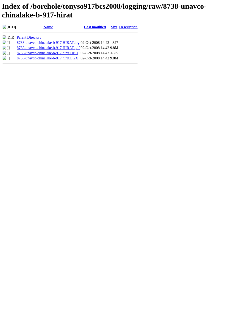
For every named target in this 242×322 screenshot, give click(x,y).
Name (48, 27)
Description (128, 27)
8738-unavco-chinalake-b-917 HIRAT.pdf (48, 48)
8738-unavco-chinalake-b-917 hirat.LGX (47, 58)
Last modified (95, 27)
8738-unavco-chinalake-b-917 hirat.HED (47, 53)
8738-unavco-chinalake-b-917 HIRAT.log (48, 43)
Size (114, 27)
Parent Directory (29, 37)
